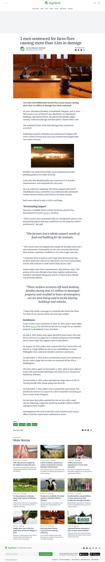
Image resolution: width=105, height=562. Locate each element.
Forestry (70, 8)
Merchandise (95, 559)
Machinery (63, 8)
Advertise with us (85, 559)
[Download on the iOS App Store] (83, 554)
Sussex (33, 326)
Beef (46, 8)
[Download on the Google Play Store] (95, 554)
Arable (51, 8)
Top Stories (35, 8)
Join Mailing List (45, 554)
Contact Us (55, 559)
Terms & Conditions (64, 559)
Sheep (56, 8)
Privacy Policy (75, 559)
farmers (46, 213)
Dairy (42, 8)
